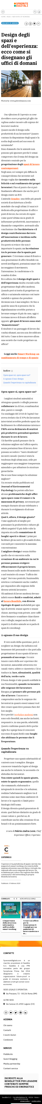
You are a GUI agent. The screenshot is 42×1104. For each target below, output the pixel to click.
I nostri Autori (9, 1035)
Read (9, 17)
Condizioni (8, 1039)
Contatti (7, 1030)
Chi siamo (7, 1025)
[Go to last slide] (14, 898)
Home (3, 17)
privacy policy (25, 1101)
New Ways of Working (21, 17)
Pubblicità (8, 1054)
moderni (24, 714)
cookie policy (36, 1101)
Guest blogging (10, 1058)
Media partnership (11, 1063)
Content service (10, 1068)
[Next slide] (16, 898)
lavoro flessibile (12, 601)
